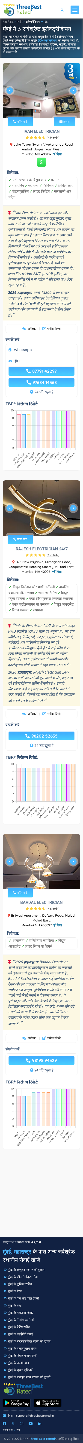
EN (46, 21)
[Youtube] (31, 1423)
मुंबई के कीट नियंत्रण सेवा (23, 1277)
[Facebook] (4, 1423)
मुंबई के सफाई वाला (19, 1363)
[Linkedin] (39, 1423)
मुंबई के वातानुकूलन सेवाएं (22, 1348)
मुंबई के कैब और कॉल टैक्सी (23, 1298)
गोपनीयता (8, 1430)
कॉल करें (21, 121)
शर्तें (18, 1430)
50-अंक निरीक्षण (47, 40)
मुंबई (19, 21)
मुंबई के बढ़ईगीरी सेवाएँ (20, 1334)
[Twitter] (13, 1423)
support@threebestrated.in (35, 1415)
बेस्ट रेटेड (8, 21)
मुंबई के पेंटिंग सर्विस (19, 1327)
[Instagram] (21, 1423)
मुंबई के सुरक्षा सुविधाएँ (20, 1370)
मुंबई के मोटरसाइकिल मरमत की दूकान (29, 1341)
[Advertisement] (41, 1195)
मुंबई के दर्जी (14, 1305)
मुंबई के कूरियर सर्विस (20, 1284)
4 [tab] (46, 111)
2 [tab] (39, 111)
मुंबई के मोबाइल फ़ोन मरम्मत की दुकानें (29, 1377)
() (53, 137)
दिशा (59, 154)
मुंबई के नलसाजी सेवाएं (20, 1313)
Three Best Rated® (42, 1438)
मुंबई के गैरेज (15, 1291)
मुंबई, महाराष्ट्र (17, 1251)
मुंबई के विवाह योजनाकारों (22, 1356)
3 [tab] (43, 111)
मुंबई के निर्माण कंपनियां (21, 1320)
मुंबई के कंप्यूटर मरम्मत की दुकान (26, 1270)
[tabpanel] (41, 92)
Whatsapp (23, 349)
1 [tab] (35, 111)
